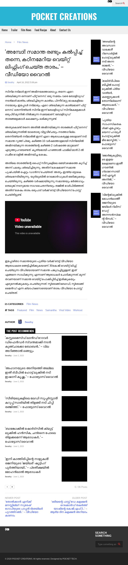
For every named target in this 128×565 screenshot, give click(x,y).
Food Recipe (41, 30)
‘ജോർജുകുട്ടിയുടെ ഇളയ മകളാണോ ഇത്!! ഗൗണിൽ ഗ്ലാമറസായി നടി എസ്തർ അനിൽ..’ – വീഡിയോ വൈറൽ (112, 171)
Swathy (10, 82)
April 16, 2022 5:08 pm (27, 82)
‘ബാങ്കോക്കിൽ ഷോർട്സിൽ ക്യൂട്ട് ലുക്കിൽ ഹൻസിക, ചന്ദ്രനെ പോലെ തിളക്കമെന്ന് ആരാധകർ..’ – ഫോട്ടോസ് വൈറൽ (30, 434)
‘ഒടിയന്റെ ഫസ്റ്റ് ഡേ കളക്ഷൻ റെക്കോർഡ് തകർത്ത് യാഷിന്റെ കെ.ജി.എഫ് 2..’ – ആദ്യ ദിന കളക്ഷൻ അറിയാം (68, 506)
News (39, 310)
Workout (77, 310)
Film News (26, 30)
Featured (22, 310)
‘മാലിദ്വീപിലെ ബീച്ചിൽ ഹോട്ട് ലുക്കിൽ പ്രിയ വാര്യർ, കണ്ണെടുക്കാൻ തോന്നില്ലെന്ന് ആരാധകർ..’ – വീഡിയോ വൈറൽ (111, 97)
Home (5, 30)
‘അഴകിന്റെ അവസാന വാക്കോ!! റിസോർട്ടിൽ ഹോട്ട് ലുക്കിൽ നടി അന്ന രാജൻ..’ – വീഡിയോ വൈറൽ (111, 57)
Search (119, 3)
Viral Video (65, 310)
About (53, 30)
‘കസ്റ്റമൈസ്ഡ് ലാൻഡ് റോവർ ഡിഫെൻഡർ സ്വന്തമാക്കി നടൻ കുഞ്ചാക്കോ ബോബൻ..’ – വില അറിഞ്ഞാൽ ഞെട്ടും (28, 344)
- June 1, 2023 (18, 412)
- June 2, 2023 (18, 356)
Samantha (50, 310)
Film (31, 310)
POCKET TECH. (69, 559)
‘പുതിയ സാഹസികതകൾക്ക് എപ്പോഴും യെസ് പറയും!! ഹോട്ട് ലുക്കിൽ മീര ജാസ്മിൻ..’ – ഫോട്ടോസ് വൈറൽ (111, 134)
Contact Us (65, 30)
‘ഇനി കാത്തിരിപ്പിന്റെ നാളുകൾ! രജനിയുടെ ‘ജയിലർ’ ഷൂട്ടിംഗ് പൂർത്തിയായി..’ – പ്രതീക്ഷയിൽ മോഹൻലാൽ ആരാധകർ (27, 465)
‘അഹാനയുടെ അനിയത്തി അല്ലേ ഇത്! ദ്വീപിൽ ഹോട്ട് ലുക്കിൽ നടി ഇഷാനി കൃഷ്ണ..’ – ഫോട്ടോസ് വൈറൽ (31, 372)
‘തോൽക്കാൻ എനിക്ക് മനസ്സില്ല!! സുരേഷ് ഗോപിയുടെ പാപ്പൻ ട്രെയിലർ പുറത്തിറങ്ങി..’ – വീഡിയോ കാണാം (24, 508)
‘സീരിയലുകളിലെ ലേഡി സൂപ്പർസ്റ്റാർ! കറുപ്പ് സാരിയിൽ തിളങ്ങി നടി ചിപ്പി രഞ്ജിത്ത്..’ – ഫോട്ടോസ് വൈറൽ (31, 402)
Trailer (14, 30)
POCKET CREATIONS (64, 16)
